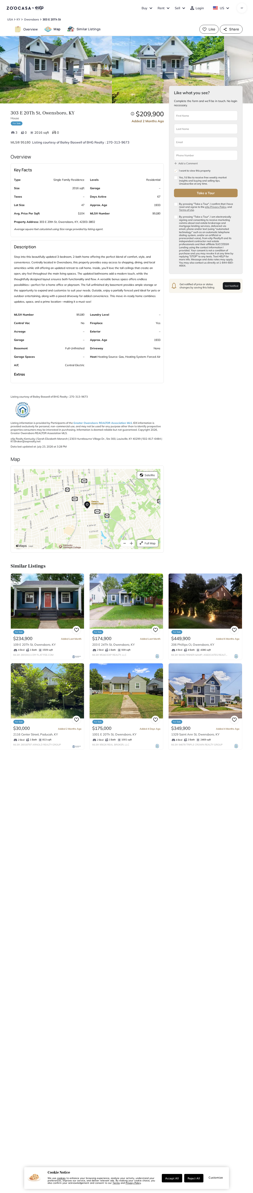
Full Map (150, 543)
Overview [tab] (30, 29)
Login (200, 8)
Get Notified (231, 285)
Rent (161, 8)
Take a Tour (206, 193)
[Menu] (242, 8)
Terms (116, 1183)
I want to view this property (195, 170)
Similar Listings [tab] (89, 29)
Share (234, 29)
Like (212, 29)
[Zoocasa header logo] (25, 8)
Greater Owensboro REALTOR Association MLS (102, 422)
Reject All (194, 1178)
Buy (144, 8)
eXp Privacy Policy (215, 206)
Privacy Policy (133, 1183)
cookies (61, 1178)
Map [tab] (57, 29)
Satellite (150, 475)
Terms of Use (186, 209)
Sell (177, 8)
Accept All (172, 1178)
